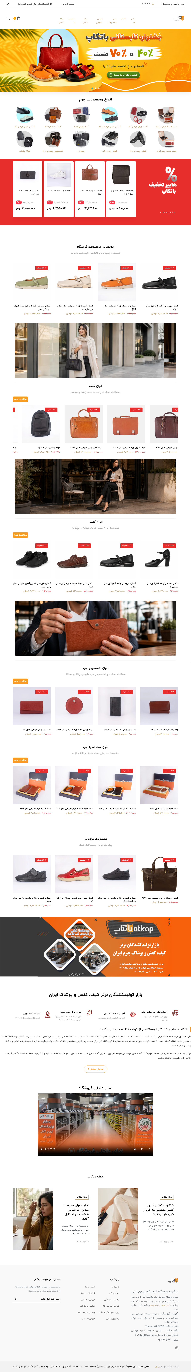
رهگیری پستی (112, 1318)
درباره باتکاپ (85, 21)
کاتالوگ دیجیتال (87, 1293)
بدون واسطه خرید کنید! (173, 4)
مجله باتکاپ (61, 21)
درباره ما (115, 1287)
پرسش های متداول (86, 1312)
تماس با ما (72, 21)
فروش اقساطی (88, 1318)
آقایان (123, 19)
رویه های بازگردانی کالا (109, 1312)
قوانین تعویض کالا (111, 1306)
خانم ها (133, 21)
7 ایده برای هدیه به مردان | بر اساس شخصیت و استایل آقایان (76, 1212)
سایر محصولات (112, 21)
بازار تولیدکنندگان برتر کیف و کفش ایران (35, 4)
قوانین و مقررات (87, 1306)
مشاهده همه (168, 212)
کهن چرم (165, 1305)
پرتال (157, 1366)
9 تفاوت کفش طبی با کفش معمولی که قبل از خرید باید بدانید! (158, 1210)
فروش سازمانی (99, 21)
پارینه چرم (155, 1305)
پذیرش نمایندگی (111, 1299)
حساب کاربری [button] (68, 4)
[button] (16, 18)
